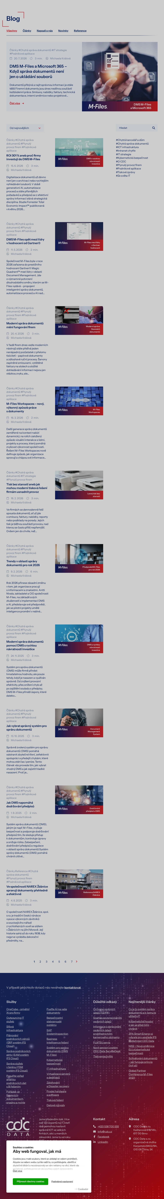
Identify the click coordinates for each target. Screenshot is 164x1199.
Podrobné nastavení (62, 1181)
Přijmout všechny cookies (30, 1181)
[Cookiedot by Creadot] (81, 1189)
